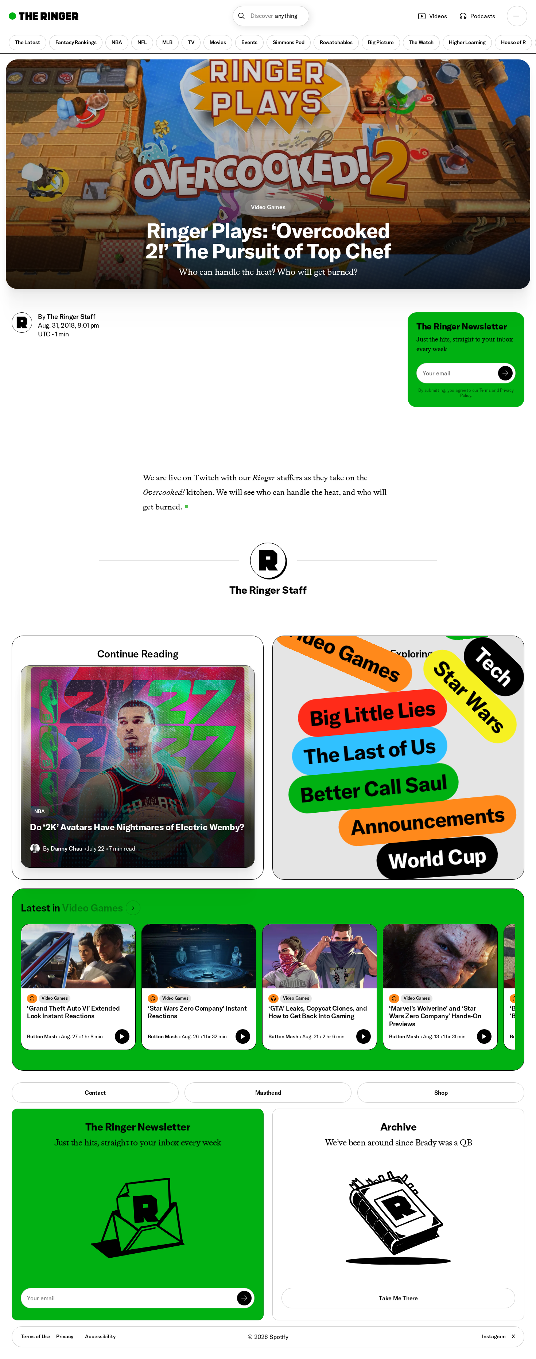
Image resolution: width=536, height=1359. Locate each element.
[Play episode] (122, 1036)
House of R (513, 42)
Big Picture (380, 42)
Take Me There (398, 1298)
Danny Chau (66, 848)
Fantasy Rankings (76, 42)
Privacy (64, 1336)
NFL (142, 42)
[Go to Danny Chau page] (35, 848)
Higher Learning (467, 42)
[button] (271, 16)
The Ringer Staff (71, 316)
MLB (167, 42)
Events (249, 42)
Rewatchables (336, 42)
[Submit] (505, 373)
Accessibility (100, 1336)
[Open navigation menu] (517, 16)
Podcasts (482, 16)
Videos (438, 16)
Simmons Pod (288, 42)
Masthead (268, 1092)
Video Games (268, 207)
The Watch (421, 42)
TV (191, 42)
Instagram (494, 1336)
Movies (218, 42)
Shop (441, 1092)
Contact (95, 1092)
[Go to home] (43, 16)
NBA (117, 42)
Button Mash (42, 1037)
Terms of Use (35, 1336)
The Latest (27, 42)
